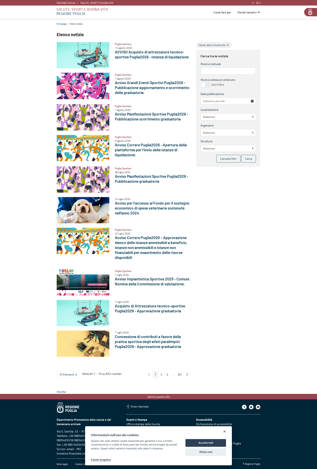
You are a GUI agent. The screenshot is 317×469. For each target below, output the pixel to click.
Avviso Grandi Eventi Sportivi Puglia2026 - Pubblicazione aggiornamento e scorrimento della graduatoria (152, 88)
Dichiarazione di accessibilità (214, 424)
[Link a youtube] (258, 407)
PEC (78, 449)
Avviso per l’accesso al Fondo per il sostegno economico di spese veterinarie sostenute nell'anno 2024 (152, 208)
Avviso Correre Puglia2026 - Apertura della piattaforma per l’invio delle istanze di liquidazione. (151, 150)
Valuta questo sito (158, 397)
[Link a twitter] (251, 407)
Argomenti (207, 125)
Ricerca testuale (211, 64)
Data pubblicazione (212, 94)
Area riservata (140, 406)
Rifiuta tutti (205, 451)
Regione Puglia (66, 3)
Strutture (206, 141)
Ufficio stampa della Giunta (143, 424)
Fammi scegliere (101, 459)
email (70, 449)
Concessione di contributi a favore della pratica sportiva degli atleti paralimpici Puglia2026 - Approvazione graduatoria (148, 342)
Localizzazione (209, 110)
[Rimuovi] (228, 45)
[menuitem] (222, 12)
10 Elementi (69, 375)
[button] (249, 12)
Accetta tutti (205, 442)
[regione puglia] (308, 12)
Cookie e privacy (83, 464)
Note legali (62, 464)
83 (181, 375)
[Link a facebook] (244, 407)
